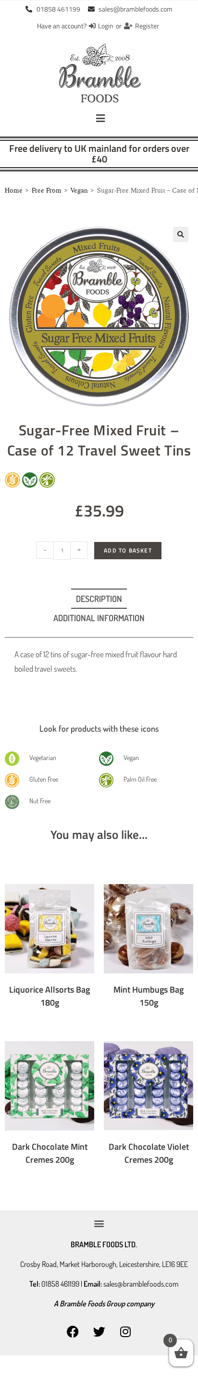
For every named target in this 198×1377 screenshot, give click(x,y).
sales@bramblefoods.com (140, 1284)
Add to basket (128, 550)
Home (14, 191)
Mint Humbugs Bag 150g (148, 996)
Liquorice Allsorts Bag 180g (49, 996)
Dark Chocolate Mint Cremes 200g (49, 1153)
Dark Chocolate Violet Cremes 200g (149, 1153)
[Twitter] (99, 1331)
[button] (100, 118)
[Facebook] (73, 1331)
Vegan (79, 191)
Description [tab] (99, 598)
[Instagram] (125, 1331)
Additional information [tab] (99, 618)
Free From (47, 191)
